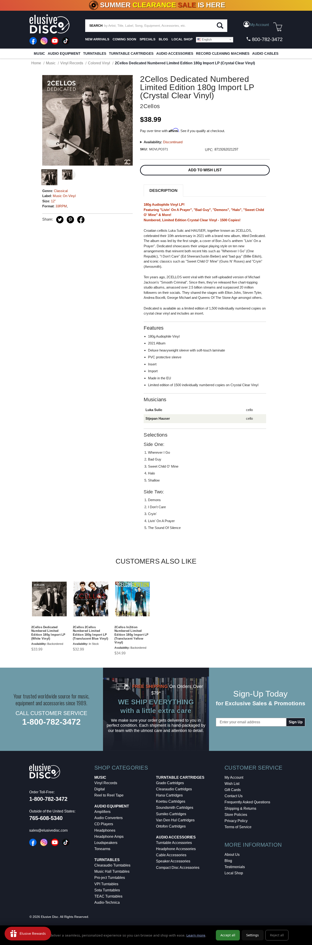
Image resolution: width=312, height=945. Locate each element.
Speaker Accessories (173, 861)
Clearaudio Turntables (112, 865)
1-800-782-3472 (51, 721)
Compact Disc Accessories (177, 868)
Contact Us (234, 796)
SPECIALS (147, 39)
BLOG (163, 39)
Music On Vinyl (64, 196)
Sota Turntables (107, 890)
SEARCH (96, 25)
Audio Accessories (174, 53)
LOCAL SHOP (182, 39)
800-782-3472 (267, 39)
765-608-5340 (46, 818)
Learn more (195, 935)
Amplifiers (102, 812)
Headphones (104, 830)
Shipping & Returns (240, 808)
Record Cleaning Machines (222, 53)
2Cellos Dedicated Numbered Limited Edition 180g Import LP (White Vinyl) (48, 632)
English (206, 39)
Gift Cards (233, 790)
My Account (234, 777)
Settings (252, 935)
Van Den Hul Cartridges (175, 820)
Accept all (227, 935)
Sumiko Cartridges (171, 814)
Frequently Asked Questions (247, 802)
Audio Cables (265, 53)
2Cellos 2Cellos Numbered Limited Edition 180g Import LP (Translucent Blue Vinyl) (90, 632)
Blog (228, 861)
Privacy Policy (236, 821)
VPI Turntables (106, 884)
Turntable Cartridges (131, 53)
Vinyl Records (105, 783)
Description (163, 190)
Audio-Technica (107, 902)
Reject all (277, 935)
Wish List (232, 784)
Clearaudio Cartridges (174, 789)
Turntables (94, 53)
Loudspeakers (105, 843)
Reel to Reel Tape (109, 795)
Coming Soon (124, 39)
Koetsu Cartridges (170, 801)
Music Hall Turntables (112, 871)
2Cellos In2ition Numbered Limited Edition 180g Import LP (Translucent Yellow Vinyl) (131, 634)
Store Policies (236, 815)
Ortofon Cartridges (171, 826)
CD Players (103, 824)
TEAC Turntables (108, 896)
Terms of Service (238, 827)
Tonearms (102, 849)
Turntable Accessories (174, 843)
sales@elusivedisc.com (48, 830)
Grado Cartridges (170, 783)
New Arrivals (97, 39)
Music (39, 53)
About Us (232, 854)
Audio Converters (108, 818)
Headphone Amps (109, 836)
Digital (99, 789)
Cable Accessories (171, 855)
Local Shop (234, 873)
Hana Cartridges (169, 795)
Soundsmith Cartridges (174, 808)
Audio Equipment (64, 53)
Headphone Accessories (176, 849)
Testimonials (235, 867)
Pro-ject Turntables (109, 878)
